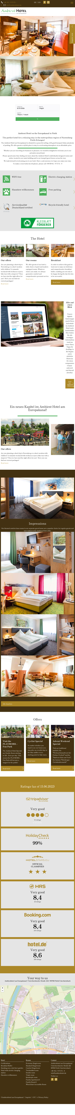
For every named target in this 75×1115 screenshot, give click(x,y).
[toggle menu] (72, 3)
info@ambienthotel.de (13, 5)
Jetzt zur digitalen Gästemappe (70, 383)
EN (39, 2)
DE (35, 2)
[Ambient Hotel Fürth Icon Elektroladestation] (43, 179)
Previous (0, 179)
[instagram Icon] (48, 2)
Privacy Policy (43, 1097)
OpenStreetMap (65, 1053)
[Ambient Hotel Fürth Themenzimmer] (37, 498)
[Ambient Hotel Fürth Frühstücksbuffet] (62, 250)
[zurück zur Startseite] (14, 11)
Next (74, 179)
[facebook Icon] (44, 2)
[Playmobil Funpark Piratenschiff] (12, 731)
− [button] (2, 991)
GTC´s (35, 1097)
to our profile (37, 822)
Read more (5, 284)
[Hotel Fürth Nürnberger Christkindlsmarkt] (62, 731)
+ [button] (2, 988)
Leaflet (58, 1053)
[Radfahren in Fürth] (37, 731)
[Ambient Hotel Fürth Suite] (37, 676)
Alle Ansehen (7, 704)
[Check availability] (37, 119)
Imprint (28, 1097)
